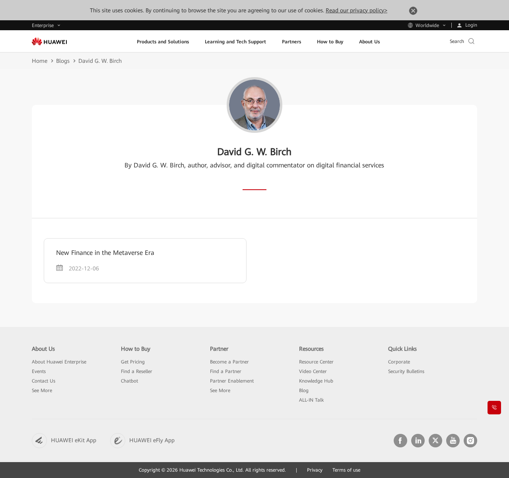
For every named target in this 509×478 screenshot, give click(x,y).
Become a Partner (229, 362)
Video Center (313, 371)
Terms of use (346, 470)
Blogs (63, 61)
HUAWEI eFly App (152, 440)
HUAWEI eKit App (73, 440)
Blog (304, 390)
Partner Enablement (232, 381)
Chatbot (129, 381)
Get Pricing (133, 362)
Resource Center (316, 362)
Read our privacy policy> (356, 10)
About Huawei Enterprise (59, 362)
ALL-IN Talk (311, 400)
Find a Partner (225, 371)
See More (42, 390)
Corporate (399, 362)
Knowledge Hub (316, 381)
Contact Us (43, 381)
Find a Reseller (136, 371)
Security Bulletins (406, 371)
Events (39, 371)
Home (39, 61)
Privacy (314, 470)
